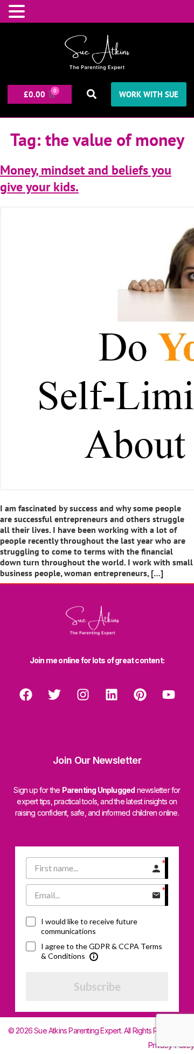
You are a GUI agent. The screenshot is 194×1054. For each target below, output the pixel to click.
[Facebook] (26, 695)
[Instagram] (83, 695)
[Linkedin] (111, 695)
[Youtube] (169, 695)
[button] (91, 94)
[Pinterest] (140, 695)
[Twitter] (54, 695)
